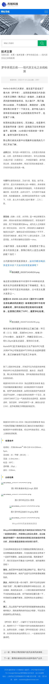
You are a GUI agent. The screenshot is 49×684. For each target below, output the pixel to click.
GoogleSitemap (14, 673)
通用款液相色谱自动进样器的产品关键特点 (30, 658)
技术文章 (20, 55)
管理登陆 (23, 673)
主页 (13, 55)
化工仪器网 (40, 673)
